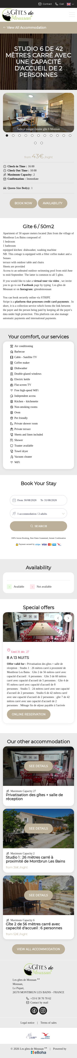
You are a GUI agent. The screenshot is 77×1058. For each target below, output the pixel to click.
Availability (52, 203)
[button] (7, 135)
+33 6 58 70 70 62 (40, 998)
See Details (38, 766)
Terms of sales (48, 1022)
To (41, 500)
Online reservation (29, 714)
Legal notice (27, 1022)
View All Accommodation (26, 27)
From (20, 500)
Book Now (23, 203)
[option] (38, 667)
